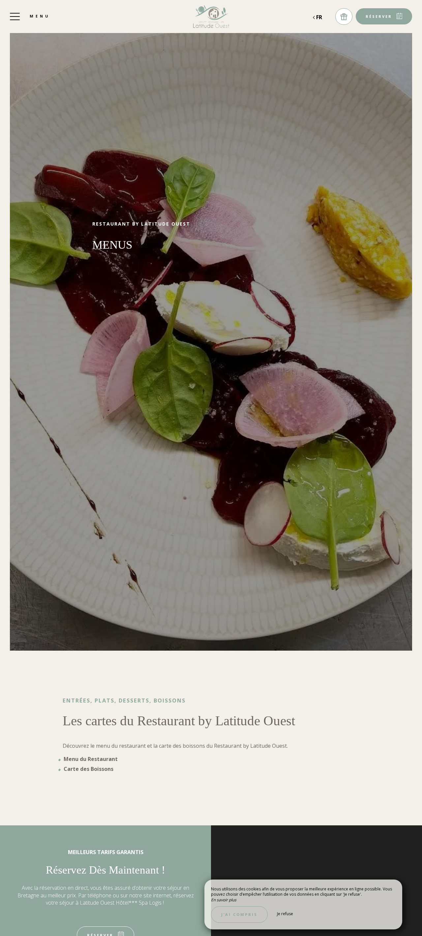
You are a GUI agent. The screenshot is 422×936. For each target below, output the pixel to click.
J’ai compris (239, 914)
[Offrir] (343, 16)
